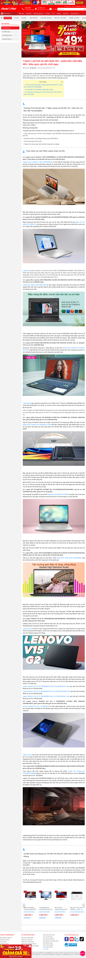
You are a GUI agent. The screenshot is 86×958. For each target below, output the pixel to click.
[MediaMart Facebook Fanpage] (66, 939)
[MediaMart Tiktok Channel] (82, 939)
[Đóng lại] (30, 946)
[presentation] (24, 906)
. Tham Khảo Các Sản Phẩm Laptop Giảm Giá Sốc (39, 89)
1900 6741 (24, 941)
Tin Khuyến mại (6, 28)
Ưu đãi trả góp (6, 31)
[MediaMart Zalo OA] (77, 939)
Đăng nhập (78, 6)
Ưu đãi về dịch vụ (6, 39)
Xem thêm (45, 949)
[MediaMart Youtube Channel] (72, 939)
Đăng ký (83, 6)
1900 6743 (31, 941)
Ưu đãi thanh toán (7, 35)
